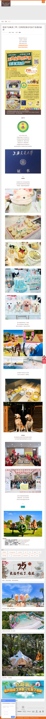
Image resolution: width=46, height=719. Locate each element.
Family (32, 555)
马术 (25, 552)
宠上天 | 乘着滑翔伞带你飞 (10, 541)
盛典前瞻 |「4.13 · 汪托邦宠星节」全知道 (13, 543)
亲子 (30, 552)
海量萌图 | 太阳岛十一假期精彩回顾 (12, 542)
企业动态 (20, 552)
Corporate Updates (17, 555)
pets (37, 555)
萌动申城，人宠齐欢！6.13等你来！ (12, 544)
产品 (39, 552)
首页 (2, 21)
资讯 (6, 21)
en (9, 555)
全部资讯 (4, 552)
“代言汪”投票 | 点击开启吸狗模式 (11, 540)
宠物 (20, 32)
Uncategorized (12, 552)
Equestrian (25, 555)
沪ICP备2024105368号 (34, 717)
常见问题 (4, 555)
